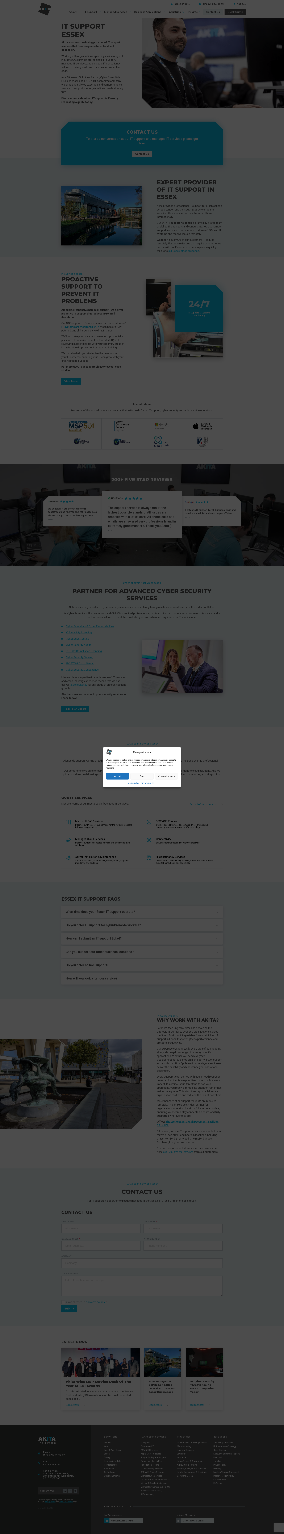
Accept (117, 776)
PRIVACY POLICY (147, 783)
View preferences (166, 776)
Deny (142, 776)
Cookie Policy (133, 783)
